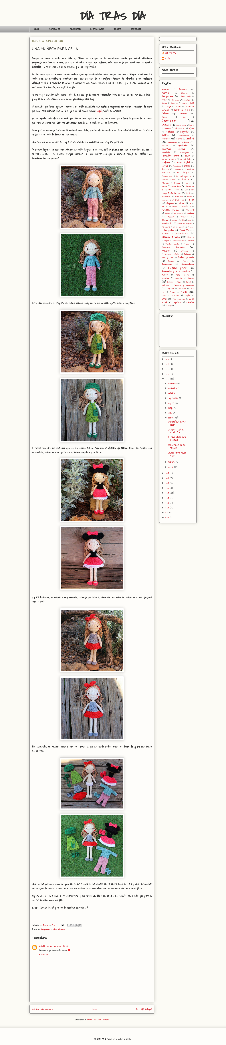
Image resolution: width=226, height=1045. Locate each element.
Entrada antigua (144, 1009)
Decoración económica (173, 149)
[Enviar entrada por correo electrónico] (62, 925)
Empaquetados (167, 176)
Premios (191, 240)
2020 (167, 379)
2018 (167, 478)
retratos (165, 278)
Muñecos (61, 929)
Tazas (172, 292)
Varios (164, 299)
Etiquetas (165, 179)
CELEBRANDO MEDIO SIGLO (177, 454)
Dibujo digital (183, 162)
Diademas (166, 162)
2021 (167, 374)
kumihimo (165, 200)
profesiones (185, 251)
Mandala (164, 206)
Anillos (164, 99)
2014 (167, 498)
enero (171, 467)
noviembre (173, 388)
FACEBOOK (75, 29)
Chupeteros (179, 128)
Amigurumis (45, 929)
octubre (172, 393)
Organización (167, 223)
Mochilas (190, 213)
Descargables (184, 152)
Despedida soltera (170, 155)
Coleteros (170, 131)
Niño (183, 220)
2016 (167, 488)
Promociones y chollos (170, 254)
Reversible (178, 278)
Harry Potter (173, 189)
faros (174, 179)
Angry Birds (186, 96)
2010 (167, 517)
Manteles (175, 206)
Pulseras (187, 254)
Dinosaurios (177, 166)
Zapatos (190, 302)
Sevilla (188, 281)
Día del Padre (186, 159)
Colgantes (184, 131)
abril (170, 413)
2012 (167, 507)
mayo (171, 408)
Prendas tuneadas (172, 244)
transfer (175, 295)
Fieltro (185, 179)
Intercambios (166, 196)
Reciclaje (167, 264)
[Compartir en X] (74, 925)
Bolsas (178, 106)
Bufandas (165, 116)
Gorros (164, 186)
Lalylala (191, 200)
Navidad (165, 220)
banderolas (186, 99)
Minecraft (190, 210)
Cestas (191, 125)
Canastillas (166, 125)
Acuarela (182, 89)
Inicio (95, 1009)
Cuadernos (172, 142)
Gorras (188, 183)
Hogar (186, 190)
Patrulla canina (178, 227)
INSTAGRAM (97, 29)
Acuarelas (166, 93)
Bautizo (174, 103)
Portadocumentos (178, 240)
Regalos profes (177, 268)
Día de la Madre (169, 159)
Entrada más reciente (42, 1009)
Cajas (185, 117)
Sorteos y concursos (184, 285)
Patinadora (166, 227)
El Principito (183, 172)
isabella (42, 946)
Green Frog (176, 186)
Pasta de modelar (184, 223)
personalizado (182, 233)
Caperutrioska (181, 125)
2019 (167, 473)
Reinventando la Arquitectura (176, 271)
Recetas (185, 261)
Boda (169, 106)
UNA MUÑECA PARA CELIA (177, 423)
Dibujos (165, 166)
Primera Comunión (173, 247)
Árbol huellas (175, 100)
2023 (167, 364)
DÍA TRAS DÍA (113, 16)
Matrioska (186, 206)
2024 (167, 359)
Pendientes (169, 230)
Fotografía (165, 183)
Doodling (165, 169)
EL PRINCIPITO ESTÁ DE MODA (177, 439)
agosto (171, 403)
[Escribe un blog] (71, 925)
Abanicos (165, 89)
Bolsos (165, 113)
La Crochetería (178, 200)
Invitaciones (179, 196)
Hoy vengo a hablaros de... (178, 191)
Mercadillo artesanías (171, 210)
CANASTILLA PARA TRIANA (177, 447)
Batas (164, 103)
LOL (190, 203)
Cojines (191, 128)
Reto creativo (183, 274)
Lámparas (170, 203)
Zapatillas (176, 302)
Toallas (164, 295)
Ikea (188, 193)
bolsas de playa (182, 110)
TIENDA (117, 29)
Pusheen (171, 261)
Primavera (187, 244)
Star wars (182, 289)
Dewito (187, 155)
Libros (181, 203)
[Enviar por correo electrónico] (68, 925)
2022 (167, 369)
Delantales (166, 152)
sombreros (165, 285)
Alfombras (184, 93)
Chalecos (167, 128)
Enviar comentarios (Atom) (98, 1019)
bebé (192, 103)
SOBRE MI (54, 29)
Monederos (171, 217)
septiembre (173, 398)
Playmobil (166, 240)
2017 (167, 483)
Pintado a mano (171, 237)
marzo (171, 417)
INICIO (36, 29)
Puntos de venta (186, 257)
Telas (184, 292)
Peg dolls (191, 227)
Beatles (184, 103)
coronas (179, 138)
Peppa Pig (184, 230)
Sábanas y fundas (174, 281)
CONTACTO (136, 29)
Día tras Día (170, 53)
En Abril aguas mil (183, 176)
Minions (167, 213)
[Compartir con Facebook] (77, 925)
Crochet (54, 929)
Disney (187, 166)
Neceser (175, 220)
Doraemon (177, 169)
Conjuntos (166, 138)
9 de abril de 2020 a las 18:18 (57, 946)
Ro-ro (191, 278)
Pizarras (190, 237)
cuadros (185, 142)
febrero (172, 462)
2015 (167, 493)
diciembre (172, 383)
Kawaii (189, 196)
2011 (167, 512)
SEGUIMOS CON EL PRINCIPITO (176, 431)
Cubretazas (166, 146)
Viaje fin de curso (178, 299)
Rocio (167, 58)
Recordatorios (187, 264)
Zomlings (169, 306)
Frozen (177, 183)
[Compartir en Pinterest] (79, 925)
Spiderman (170, 289)
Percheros (165, 234)
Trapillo (187, 295)
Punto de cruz (167, 257)
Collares (165, 135)
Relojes (165, 274)
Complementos (184, 135)
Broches (183, 113)
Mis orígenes (178, 213)
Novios (189, 220)
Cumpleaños (183, 145)
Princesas (166, 250)
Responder (43, 954)
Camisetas (169, 120)
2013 (167, 503)
